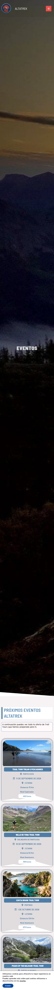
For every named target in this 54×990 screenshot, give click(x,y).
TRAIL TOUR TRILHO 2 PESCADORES (27, 769)
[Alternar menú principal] (48, 8)
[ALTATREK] (6, 8)
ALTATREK (21, 8)
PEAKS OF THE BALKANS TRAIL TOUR (28, 966)
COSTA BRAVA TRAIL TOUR (27, 900)
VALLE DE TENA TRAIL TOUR (28, 835)
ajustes (23, 981)
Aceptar (8, 986)
